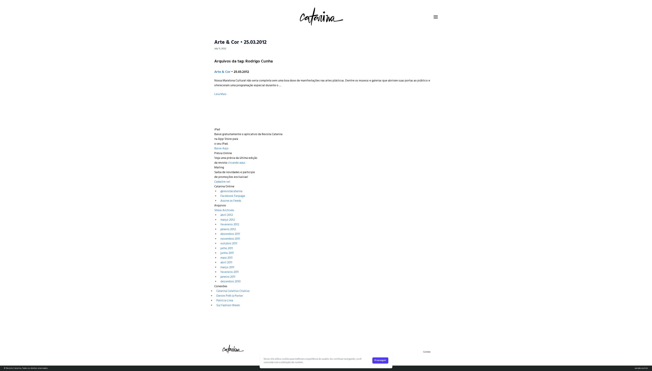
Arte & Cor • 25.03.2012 (240, 42)
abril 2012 (226, 215)
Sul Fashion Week (228, 305)
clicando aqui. (237, 162)
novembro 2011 (230, 238)
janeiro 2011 (227, 276)
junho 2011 (227, 253)
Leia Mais (220, 94)
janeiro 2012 (228, 229)
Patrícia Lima (224, 300)
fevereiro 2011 (229, 272)
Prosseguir (380, 360)
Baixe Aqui (221, 148)
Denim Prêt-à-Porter (229, 295)
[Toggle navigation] (436, 17)
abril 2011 (226, 262)
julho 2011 (226, 248)
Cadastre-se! (222, 181)
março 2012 (227, 219)
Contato (427, 352)
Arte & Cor (222, 72)
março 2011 (227, 267)
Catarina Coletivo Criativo (233, 291)
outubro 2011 (228, 243)
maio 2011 (226, 257)
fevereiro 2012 (229, 224)
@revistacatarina (231, 191)
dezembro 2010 (230, 281)
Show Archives (224, 210)
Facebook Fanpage (232, 196)
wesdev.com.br (641, 368)
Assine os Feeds (230, 200)
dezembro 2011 (230, 234)
